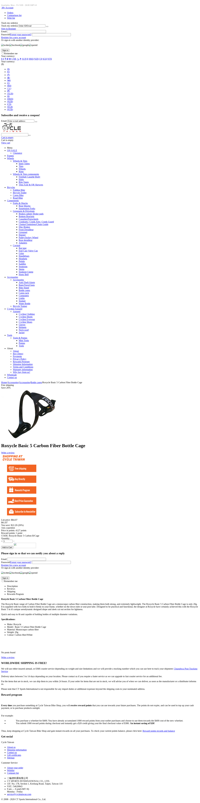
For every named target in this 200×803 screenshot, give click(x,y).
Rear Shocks (24, 206)
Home (4, 382)
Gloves (22, 324)
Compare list (13, 773)
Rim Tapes (24, 182)
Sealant (22, 301)
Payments (17, 356)
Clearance (17, 153)
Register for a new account (13, 37)
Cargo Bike (18, 195)
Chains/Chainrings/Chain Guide (33, 224)
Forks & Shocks (20, 203)
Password (5, 34)
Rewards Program (21, 361)
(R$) (9, 85)
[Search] (29, 135)
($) (8, 69)
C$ (40, 59)
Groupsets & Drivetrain (24, 211)
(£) (8, 83)
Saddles (22, 264)
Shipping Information (23, 364)
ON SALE (12, 150)
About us (11, 747)
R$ (14, 59)
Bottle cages (24, 290)
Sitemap (10, 758)
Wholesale (12, 375)
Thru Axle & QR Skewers (31, 184)
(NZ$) (10, 101)
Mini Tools (24, 340)
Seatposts (23, 266)
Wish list (11, 18)
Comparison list (14, 15)
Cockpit (16, 245)
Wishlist (10, 770)
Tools (9, 335)
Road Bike (18, 198)
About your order (15, 767)
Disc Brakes (24, 227)
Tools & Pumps (20, 338)
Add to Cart (7, 547)
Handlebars (24, 256)
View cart (5, 143)
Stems (21, 269)
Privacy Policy (19, 359)
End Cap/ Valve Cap (28, 250)
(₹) (8, 75)
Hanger (22, 235)
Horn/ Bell (24, 274)
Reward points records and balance (159, 731)
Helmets (22, 327)
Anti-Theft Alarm (27, 282)
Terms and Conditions (23, 367)
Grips (21, 253)
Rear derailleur (25, 240)
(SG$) (10, 107)
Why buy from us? (21, 372)
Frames (10, 155)
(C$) (9, 104)
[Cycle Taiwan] (11, 132)
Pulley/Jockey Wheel (28, 237)
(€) (8, 72)
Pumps (22, 343)
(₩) (9, 80)
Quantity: (5, 538)
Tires (21, 166)
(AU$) (10, 93)
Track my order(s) (9, 25)
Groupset (23, 232)
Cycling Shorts (26, 316)
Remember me (11, 53)
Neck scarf (24, 330)
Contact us (12, 377)
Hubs (21, 179)
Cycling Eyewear (27, 319)
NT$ (49, 59)
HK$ (31, 59)
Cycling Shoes (25, 322)
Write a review (8, 452)
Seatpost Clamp (26, 272)
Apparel (16, 311)
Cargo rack (24, 293)
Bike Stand (24, 287)
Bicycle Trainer (20, 306)
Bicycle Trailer (20, 192)
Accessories (12, 277)
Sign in (4, 28)
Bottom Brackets (26, 216)
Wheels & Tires (20, 161)
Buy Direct (18, 353)
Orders (10, 12)
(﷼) (9, 88)
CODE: (4, 535)
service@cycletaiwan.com (19, 794)
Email (4, 31)
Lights (22, 298)
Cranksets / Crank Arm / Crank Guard (36, 221)
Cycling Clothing (27, 314)
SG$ (44, 59)
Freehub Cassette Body (29, 177)
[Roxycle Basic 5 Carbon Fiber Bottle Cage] (29, 438)
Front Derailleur (26, 229)
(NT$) (10, 109)
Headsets (23, 258)
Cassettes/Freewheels (28, 219)
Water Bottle (24, 303)
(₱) (8, 91)
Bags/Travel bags (27, 285)
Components (13, 200)
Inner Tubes (24, 163)
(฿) (8, 78)
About (16, 351)
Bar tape (23, 248)
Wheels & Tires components (26, 174)
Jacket (21, 332)
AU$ (24, 59)
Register (12, 28)
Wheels (10, 158)
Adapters (23, 243)
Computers (24, 295)
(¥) (8, 96)
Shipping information (17, 750)
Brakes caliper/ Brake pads (31, 214)
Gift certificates (14, 755)
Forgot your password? (20, 34)
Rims (21, 171)
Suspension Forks (27, 208)
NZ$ (36, 59)
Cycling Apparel (14, 309)
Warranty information (23, 369)
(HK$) (10, 99)
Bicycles (11, 187)
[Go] (47, 26)
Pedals (22, 261)
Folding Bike (19, 190)
